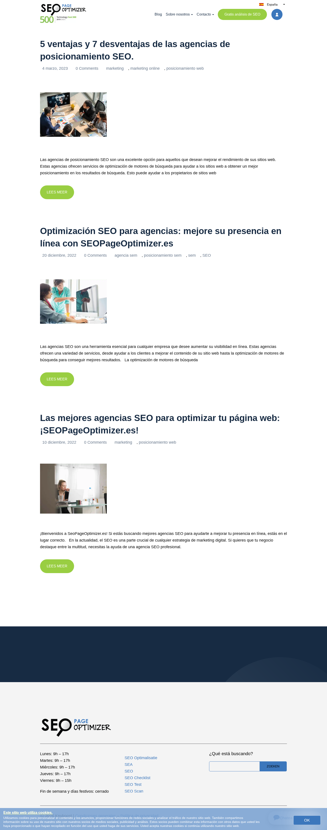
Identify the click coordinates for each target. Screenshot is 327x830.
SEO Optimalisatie (141, 758)
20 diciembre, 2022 (59, 255)
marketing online (145, 68)
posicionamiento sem (163, 255)
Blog (158, 14)
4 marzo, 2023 (55, 68)
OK (307, 820)
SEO (206, 255)
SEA (129, 764)
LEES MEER (57, 192)
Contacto (204, 14)
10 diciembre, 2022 (59, 442)
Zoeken (273, 766)
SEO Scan (134, 791)
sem (192, 255)
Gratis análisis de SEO (242, 14)
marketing (115, 68)
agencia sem (126, 255)
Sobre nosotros (178, 14)
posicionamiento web (185, 68)
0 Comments (87, 68)
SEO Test (133, 784)
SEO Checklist (137, 778)
